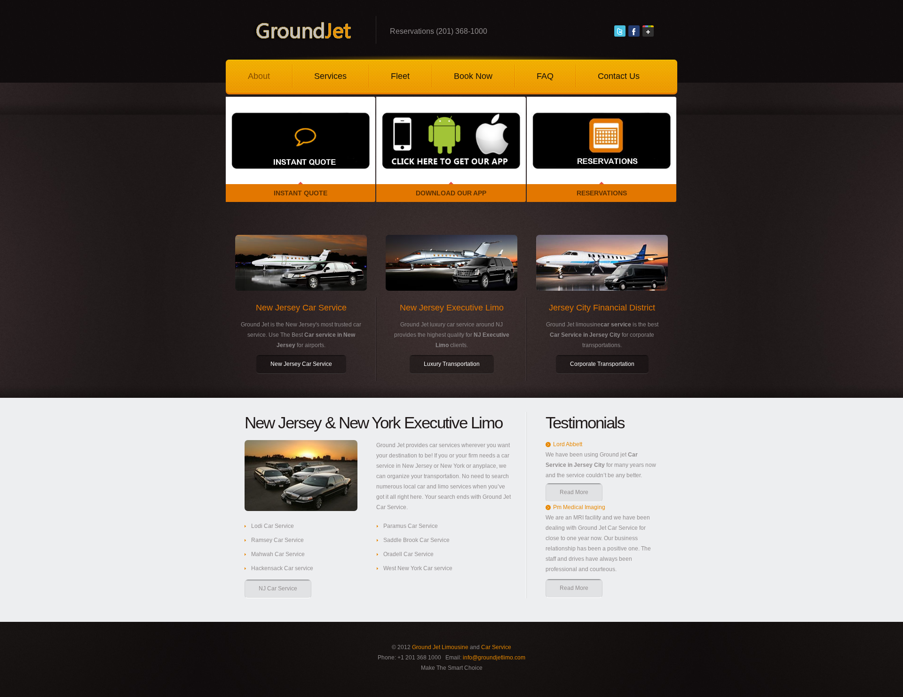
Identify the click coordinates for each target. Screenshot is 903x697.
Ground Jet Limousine (440, 647)
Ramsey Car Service (277, 540)
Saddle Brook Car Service (416, 540)
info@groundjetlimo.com (494, 657)
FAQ (545, 76)
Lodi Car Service (272, 526)
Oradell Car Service (408, 554)
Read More (574, 492)
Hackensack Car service (282, 568)
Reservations (602, 193)
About (259, 76)
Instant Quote (300, 193)
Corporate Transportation (602, 364)
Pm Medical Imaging (579, 507)
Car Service (496, 647)
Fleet (400, 76)
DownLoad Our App (451, 193)
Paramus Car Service (410, 526)
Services (330, 76)
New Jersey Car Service (301, 364)
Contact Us (619, 76)
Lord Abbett (567, 444)
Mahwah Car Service (278, 554)
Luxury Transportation (452, 364)
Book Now (473, 76)
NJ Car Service (278, 588)
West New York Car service (417, 568)
